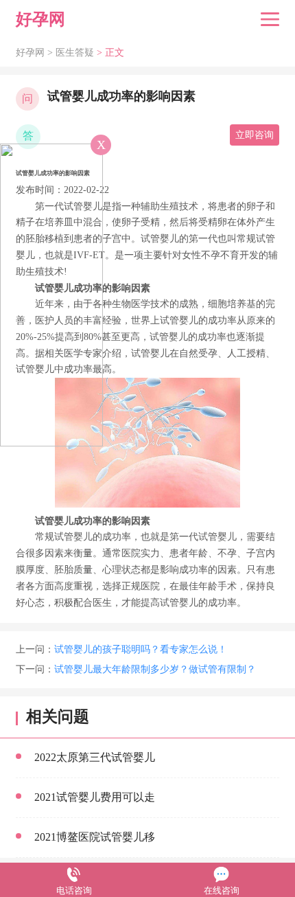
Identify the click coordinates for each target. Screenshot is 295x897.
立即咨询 (254, 135)
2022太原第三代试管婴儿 (94, 757)
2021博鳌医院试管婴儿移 (94, 837)
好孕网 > (36, 52)
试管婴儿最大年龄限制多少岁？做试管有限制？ (155, 669)
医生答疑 (75, 52)
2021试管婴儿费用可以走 (94, 797)
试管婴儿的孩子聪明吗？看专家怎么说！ (140, 649)
